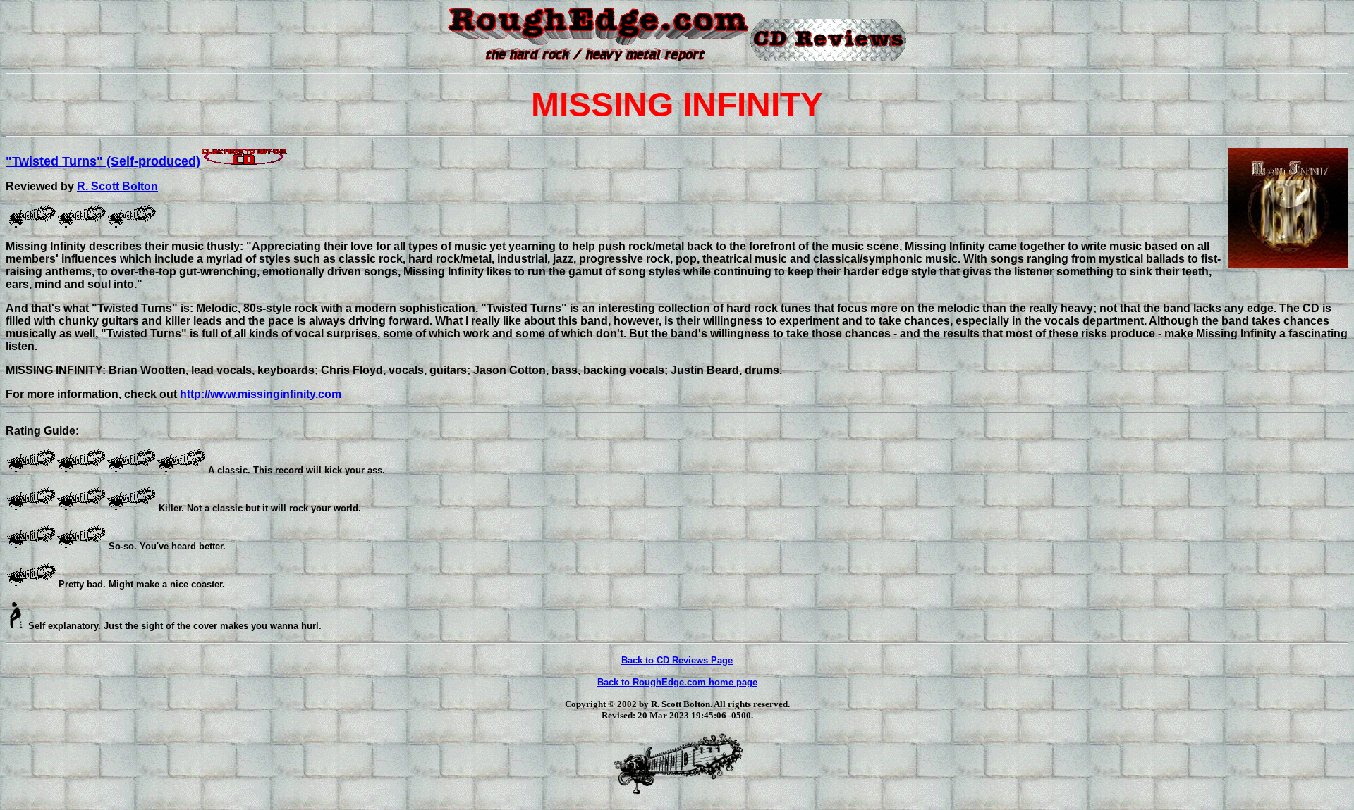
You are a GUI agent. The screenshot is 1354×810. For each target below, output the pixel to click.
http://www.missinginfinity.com (260, 394)
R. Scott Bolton (117, 186)
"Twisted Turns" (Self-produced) (103, 161)
